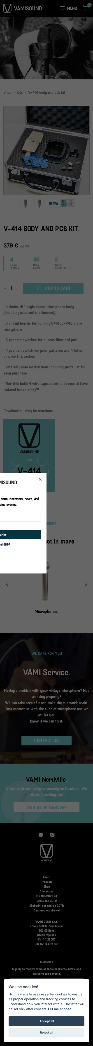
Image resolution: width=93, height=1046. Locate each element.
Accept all (47, 1021)
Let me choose (60, 1009)
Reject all (46, 1032)
